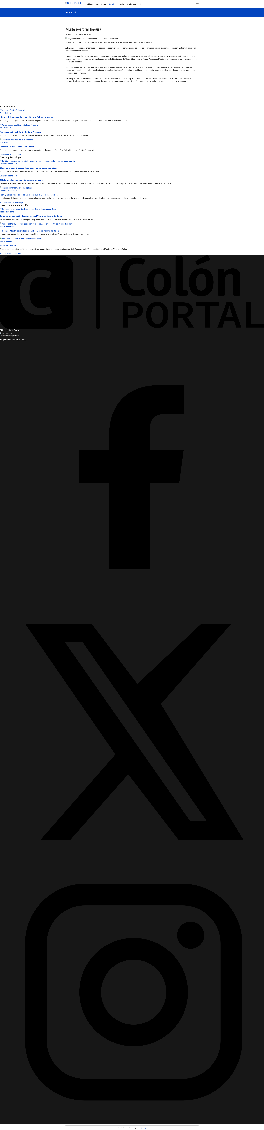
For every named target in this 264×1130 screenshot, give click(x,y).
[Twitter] (189, 4)
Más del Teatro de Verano (10, 253)
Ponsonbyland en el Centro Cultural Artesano (20, 132)
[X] (133, 732)
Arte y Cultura (101, 4)
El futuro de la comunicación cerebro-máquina (21, 180)
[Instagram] (193, 4)
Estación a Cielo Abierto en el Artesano (18, 147)
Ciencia (121, 4)
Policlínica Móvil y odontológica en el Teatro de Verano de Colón (29, 231)
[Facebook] (186, 4)
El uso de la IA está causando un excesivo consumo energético (28, 168)
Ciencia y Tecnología (8, 164)
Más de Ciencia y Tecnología (11, 203)
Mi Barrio (90, 4)
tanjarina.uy (142, 1128)
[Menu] (197, 4)
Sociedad (112, 4)
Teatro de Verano (7, 212)
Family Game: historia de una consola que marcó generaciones (29, 195)
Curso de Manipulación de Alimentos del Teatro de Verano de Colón (31, 216)
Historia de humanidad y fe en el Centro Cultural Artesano (26, 117)
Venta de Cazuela (8, 245)
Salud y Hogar (131, 4)
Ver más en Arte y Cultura (10, 155)
